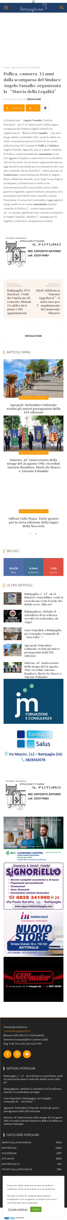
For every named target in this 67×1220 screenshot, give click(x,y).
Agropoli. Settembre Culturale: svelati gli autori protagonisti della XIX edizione (34, 408)
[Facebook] (7, 1054)
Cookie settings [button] (18, 1209)
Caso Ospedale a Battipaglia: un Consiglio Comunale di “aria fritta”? (43, 633)
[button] (6, 8)
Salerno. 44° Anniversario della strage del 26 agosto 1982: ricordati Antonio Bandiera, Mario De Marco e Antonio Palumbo (33, 465)
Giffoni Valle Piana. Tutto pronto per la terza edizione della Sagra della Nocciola (34, 522)
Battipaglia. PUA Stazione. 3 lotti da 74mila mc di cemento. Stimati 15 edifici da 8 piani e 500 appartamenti (19, 301)
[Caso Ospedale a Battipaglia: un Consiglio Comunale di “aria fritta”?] (13, 633)
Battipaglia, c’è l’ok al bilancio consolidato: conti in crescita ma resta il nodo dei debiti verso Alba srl (43, 599)
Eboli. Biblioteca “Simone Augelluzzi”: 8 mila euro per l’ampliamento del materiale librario (48, 301)
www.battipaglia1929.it (17, 1031)
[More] (45, 107)
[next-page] (36, 534)
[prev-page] (30, 534)
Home (7, 67)
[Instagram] (17, 1054)
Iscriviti (53, 559)
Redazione (34, 99)
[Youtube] (27, 1054)
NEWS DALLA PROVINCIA (26, 67)
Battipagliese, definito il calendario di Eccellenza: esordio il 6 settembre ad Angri (41, 617)
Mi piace (13, 559)
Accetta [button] (35, 1209)
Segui (33, 559)
